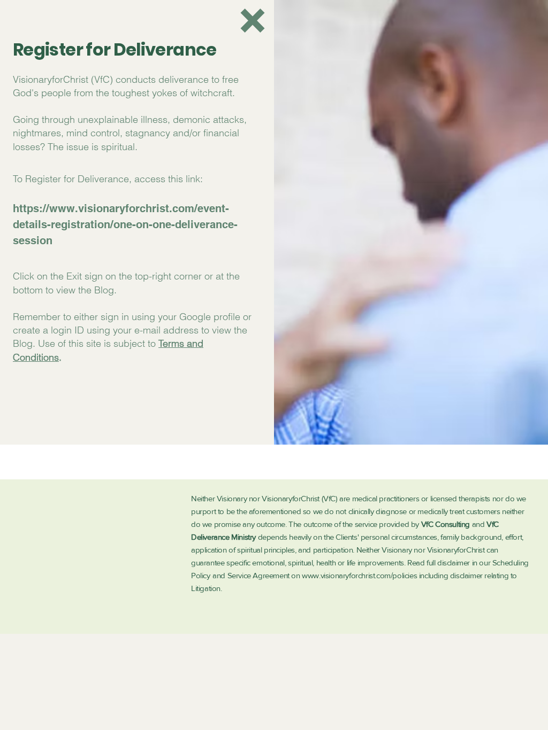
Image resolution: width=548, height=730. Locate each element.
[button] (252, 21)
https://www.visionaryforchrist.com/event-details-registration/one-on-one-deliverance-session (125, 224)
